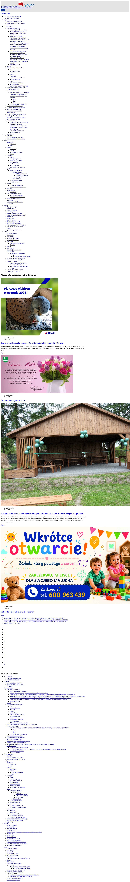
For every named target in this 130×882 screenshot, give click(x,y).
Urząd (5, 231)
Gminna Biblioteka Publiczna (18, 187)
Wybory (9, 246)
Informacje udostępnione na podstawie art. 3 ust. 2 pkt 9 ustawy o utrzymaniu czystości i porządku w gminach (18, 53)
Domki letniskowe (15, 164)
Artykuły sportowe (15, 182)
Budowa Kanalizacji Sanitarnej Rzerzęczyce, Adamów (18, 264)
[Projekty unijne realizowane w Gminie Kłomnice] (3, 11)
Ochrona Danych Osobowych (15, 270)
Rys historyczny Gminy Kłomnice (16, 23)
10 (4, 664)
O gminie (6, 20)
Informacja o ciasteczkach (14, 16)
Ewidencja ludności (15, 71)
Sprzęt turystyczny (15, 165)
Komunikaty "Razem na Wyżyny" (22, 256)
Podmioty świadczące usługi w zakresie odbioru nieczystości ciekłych (18, 33)
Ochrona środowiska (12, 91)
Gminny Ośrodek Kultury (16, 185)
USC (11, 69)
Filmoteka (9, 25)
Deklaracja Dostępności (25, 8)
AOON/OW (10, 217)
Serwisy (6, 140)
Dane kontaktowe (12, 233)
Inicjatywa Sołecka (12, 210)
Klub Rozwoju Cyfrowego (14, 223)
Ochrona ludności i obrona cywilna (16, 114)
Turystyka (9, 155)
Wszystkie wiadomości (13, 18)
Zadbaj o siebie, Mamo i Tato (12, 623)
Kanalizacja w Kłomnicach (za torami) (17, 843)
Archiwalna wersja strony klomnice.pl (17, 819)
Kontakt (3, 8)
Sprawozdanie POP (15, 132)
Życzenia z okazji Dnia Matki (13, 400)
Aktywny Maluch (11, 220)
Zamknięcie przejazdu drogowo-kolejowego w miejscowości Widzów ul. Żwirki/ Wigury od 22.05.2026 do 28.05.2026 (36, 620)
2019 (14, 102)
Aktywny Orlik (10, 218)
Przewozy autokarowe (16, 160)
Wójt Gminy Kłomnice (13, 240)
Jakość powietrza (11, 121)
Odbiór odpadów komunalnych (18, 30)
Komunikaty (10, 236)
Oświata (12, 74)
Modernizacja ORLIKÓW (13, 222)
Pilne (11, 145)
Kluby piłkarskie (17, 172)
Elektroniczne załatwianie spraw (19, 86)
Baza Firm (9, 136)
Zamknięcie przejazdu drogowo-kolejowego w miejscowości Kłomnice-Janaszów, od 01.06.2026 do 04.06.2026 (34, 618)
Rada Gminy (10, 241)
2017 (14, 99)
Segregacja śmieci (15, 64)
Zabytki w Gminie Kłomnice (17, 167)
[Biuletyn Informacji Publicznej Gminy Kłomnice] (21, 6)
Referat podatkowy (15, 79)
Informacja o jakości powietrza (18, 104)
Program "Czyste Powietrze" (14, 106)
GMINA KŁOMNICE (6, 14)
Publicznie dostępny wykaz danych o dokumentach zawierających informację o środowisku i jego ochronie (19, 95)
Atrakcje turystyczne (15, 159)
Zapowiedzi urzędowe (13, 238)
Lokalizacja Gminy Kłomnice (14, 21)
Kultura (9, 184)
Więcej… (3, 353)
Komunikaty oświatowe (16, 152)
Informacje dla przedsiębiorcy (15, 137)
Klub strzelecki (17, 179)
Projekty (6, 205)
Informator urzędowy (12, 8)
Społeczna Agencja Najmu (14, 230)
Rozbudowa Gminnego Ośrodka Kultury (21, 876)
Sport (8, 169)
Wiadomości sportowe (16, 170)
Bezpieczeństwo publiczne (17, 78)
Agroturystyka (14, 162)
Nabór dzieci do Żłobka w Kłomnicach (17, 612)
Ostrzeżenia (10, 235)
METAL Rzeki (19, 177)
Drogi (11, 81)
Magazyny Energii (12, 207)
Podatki (9, 66)
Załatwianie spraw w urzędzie (15, 68)
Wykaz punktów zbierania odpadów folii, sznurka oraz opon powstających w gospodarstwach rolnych (19, 60)
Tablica (12, 150)
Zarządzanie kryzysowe (16, 195)
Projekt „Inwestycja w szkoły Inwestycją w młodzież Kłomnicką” (16, 214)
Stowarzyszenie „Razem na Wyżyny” (20, 867)
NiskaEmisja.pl (11, 212)
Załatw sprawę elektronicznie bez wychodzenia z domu (16, 88)
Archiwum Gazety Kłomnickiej (15, 202)
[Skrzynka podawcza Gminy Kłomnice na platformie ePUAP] (28, 6)
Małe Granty (10, 248)
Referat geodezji (14, 84)
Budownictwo (13, 76)
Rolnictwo (12, 73)
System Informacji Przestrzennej (16, 107)
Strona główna (8, 676)
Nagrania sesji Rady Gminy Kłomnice (20, 858)
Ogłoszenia (13, 144)
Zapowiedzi (10, 203)
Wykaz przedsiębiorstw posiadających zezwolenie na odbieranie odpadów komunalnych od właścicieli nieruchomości (19, 39)
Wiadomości (10, 142)
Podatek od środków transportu (16, 139)
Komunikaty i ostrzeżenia (17, 131)
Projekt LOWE (10, 208)
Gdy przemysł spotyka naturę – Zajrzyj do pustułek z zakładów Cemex (32, 343)
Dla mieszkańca (8, 26)
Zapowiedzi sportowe (16, 180)
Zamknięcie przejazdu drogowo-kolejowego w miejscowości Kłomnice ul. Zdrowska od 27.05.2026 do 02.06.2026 (35, 621)
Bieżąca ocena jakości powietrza (19, 122)
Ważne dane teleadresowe (14, 109)
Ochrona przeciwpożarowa (17, 197)
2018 (14, 101)
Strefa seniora (11, 190)
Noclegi (12, 157)
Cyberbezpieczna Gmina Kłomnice (16, 225)
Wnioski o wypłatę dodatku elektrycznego (14, 111)
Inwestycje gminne (12, 261)
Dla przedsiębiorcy (9, 134)
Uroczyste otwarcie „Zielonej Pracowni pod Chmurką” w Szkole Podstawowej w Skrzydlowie (42, 513)
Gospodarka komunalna (13, 28)
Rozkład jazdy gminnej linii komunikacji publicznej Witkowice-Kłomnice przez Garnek (16, 117)
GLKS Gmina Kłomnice (22, 175)
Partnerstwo (10, 251)
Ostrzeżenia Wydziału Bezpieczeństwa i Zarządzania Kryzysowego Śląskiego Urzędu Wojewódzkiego (18, 126)
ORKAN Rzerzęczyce (21, 174)
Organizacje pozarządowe (14, 250)
